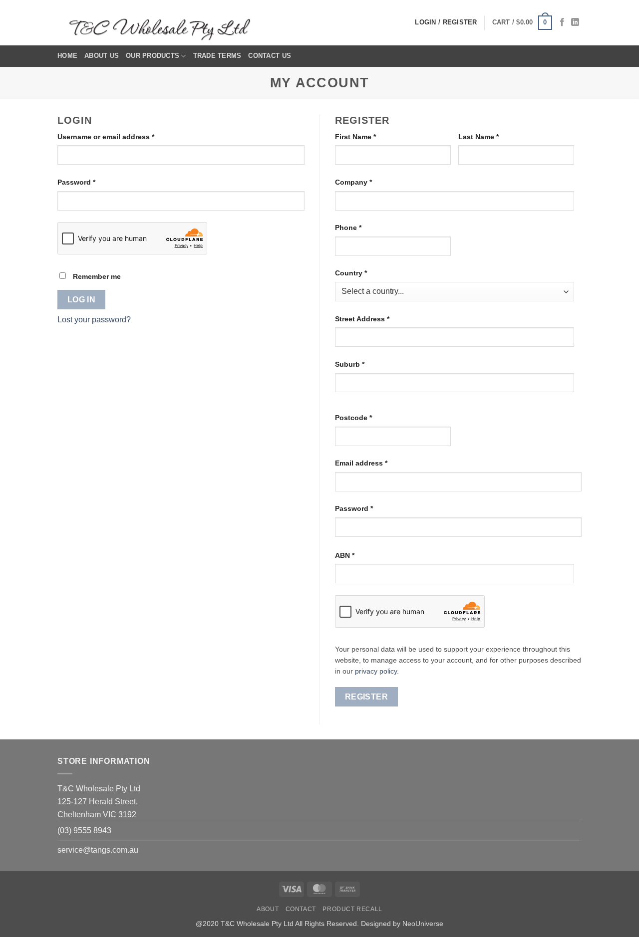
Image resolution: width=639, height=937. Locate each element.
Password (91, 182)
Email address (376, 463)
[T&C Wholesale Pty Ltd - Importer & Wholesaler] (162, 23)
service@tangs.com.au (97, 850)
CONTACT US (269, 55)
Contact (301, 909)
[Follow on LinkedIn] (575, 22)
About (268, 909)
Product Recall (352, 909)
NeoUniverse (422, 924)
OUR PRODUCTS (152, 55)
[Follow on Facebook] (562, 22)
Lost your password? (94, 319)
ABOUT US (101, 55)
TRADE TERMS (217, 55)
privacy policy (376, 671)
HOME (67, 55)
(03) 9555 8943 (84, 830)
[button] (522, 23)
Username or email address (121, 136)
